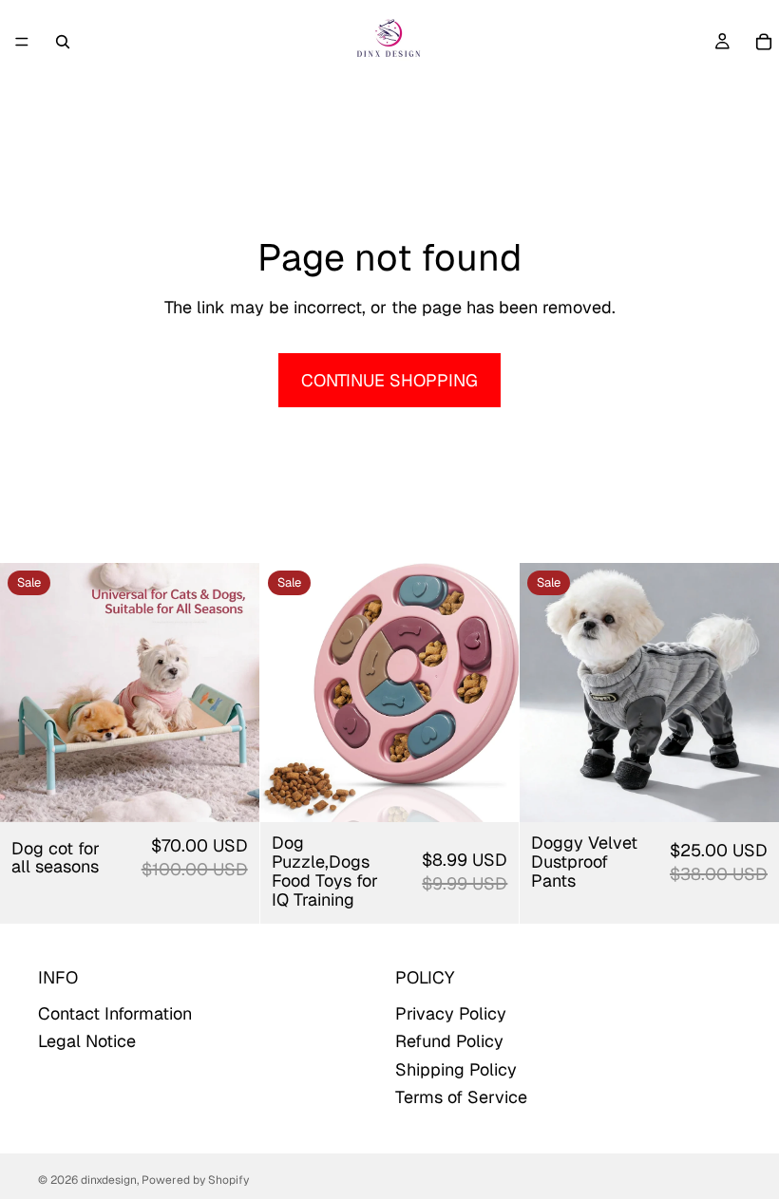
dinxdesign (109, 1180)
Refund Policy (449, 1042)
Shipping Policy (456, 1069)
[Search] (63, 42)
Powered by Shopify (195, 1180)
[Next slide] (230, 693)
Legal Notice (87, 1042)
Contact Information (115, 1014)
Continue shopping (389, 380)
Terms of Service (461, 1097)
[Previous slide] (28, 693)
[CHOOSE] (230, 793)
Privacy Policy (450, 1014)
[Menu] (22, 42)
